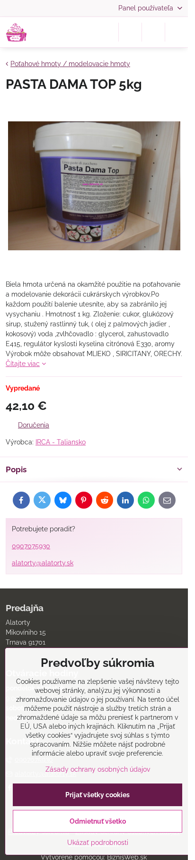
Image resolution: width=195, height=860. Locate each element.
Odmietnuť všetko (98, 821)
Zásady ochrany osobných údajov (97, 769)
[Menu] (176, 32)
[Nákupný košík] (153, 32)
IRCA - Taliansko (60, 442)
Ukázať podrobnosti (97, 842)
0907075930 (31, 546)
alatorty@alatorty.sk (42, 563)
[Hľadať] (130, 32)
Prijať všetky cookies (97, 795)
